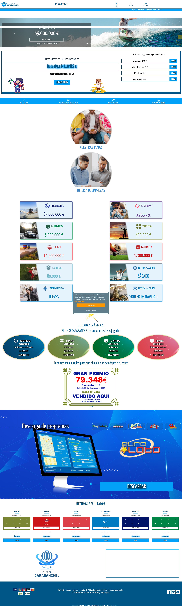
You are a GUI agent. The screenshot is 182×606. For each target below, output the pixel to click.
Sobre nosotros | (67, 590)
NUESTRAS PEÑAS (91, 148)
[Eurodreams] (154, 37)
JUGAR (173, 61)
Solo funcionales (91, 310)
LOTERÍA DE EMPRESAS (91, 191)
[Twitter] (173, 593)
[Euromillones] (167, 37)
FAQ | (60, 590)
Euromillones (167, 41)
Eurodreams (154, 41)
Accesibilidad (119, 590)
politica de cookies (79, 301)
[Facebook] (169, 593)
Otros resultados (17, 527)
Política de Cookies (109, 590)
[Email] (178, 593)
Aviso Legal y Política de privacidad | (91, 590)
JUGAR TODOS (62, 82)
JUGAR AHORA (44, 40)
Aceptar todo (91, 305)
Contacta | (76, 590)
